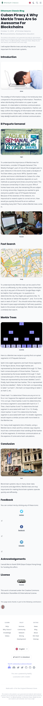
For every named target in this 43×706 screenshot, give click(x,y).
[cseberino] (3, 607)
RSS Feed (36, 636)
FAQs (7, 626)
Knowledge (7, 633)
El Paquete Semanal (13, 124)
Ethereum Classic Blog (12, 10)
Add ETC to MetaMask (22, 657)
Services (21, 626)
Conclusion (8, 443)
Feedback (7, 499)
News (36, 626)
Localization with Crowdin (21, 677)
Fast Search (8, 244)
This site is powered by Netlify (21, 674)
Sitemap (36, 639)
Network (21, 633)
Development (21, 639)
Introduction (8, 57)
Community (21, 629)
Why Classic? (7, 629)
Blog (35, 629)
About (36, 633)
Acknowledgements (13, 559)
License (5, 574)
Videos (7, 636)
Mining (21, 636)
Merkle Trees (8, 317)
